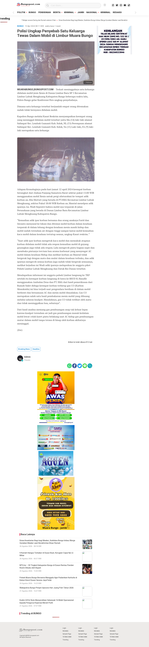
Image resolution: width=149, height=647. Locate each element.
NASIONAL (91, 12)
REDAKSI (117, 12)
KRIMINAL (69, 12)
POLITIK (21, 12)
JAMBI (80, 12)
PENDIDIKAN (44, 12)
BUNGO (32, 12)
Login (64, 628)
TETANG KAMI (67, 637)
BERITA (57, 12)
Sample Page (67, 634)
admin (27, 357)
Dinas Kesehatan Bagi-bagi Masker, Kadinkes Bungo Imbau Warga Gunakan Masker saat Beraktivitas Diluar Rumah (83, 20)
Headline (36, 349)
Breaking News (24, 349)
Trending (65, 640)
